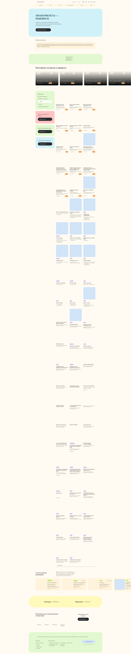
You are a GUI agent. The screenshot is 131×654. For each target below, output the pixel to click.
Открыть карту (82, 619)
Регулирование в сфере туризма (66, 642)
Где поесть (38, 645)
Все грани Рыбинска (40, 642)
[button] (38, 87)
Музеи (60, 5)
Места (50, 5)
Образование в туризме (53, 644)
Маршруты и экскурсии (43, 98)
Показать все (60, 565)
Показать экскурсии (41, 29)
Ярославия (63, 645)
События (81, 5)
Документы (63, 644)
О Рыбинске (74, 1)
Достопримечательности (43, 106)
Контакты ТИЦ (88, 641)
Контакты (79, 1)
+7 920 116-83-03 (92, 1)
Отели (91, 5)
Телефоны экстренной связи (54, 642)
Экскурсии (40, 5)
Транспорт (38, 648)
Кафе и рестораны (70, 5)
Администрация (52, 645)
